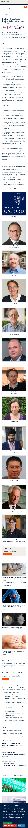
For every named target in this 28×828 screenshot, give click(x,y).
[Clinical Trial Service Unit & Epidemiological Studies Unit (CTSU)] (12, 7)
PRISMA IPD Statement (7, 756)
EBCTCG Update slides (7, 763)
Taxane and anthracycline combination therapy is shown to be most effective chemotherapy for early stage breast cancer (13, 651)
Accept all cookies (7, 823)
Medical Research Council (18, 735)
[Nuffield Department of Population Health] (7, 2)
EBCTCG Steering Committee (8, 758)
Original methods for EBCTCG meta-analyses (12, 745)
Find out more (21, 825)
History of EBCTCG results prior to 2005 (11, 743)
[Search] (25, 12)
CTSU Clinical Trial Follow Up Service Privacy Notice (13, 754)
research (6, 14)
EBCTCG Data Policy (6, 750)
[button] (25, 7)
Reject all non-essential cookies (10, 825)
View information (7, 554)
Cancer (14, 793)
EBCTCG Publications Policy (8, 752)
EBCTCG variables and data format (9, 747)
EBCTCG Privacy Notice (11, 665)
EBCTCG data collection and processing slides (12, 765)
